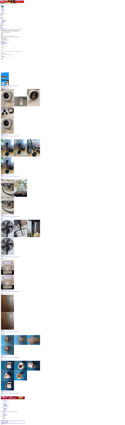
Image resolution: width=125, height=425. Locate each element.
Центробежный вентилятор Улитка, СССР (5, 391)
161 (1, 294)
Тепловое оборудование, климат (10, 216)
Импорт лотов (5, 405)
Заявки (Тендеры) (12, 85)
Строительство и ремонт (3, 216)
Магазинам (5, 409)
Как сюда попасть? (8, 32)
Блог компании (5, 401)
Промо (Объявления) (7, 85)
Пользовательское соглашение (4, 420)
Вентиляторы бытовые (16, 216)
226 (1, 360)
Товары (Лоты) (3, 85)
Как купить (5, 403)
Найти (1, 14)
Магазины (17, 85)
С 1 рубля (15, 85)
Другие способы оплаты (5, 415)
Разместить (2, 18)
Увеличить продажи (6, 404)
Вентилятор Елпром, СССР (4, 355)
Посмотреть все (2, 88)
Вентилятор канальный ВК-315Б (4, 134)
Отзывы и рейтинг (6, 406)
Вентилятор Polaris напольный (4, 255)
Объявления (5, 408)
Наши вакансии (5, 400)
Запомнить (2, 25)
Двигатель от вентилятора (4, 215)
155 (1, 259)
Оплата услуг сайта (3, 412)
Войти (4, 28)
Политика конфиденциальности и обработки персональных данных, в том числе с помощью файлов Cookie (13, 423)
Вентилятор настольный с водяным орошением (6, 290)
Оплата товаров (2, 416)
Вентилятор (2, 330)
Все (1, 85)
